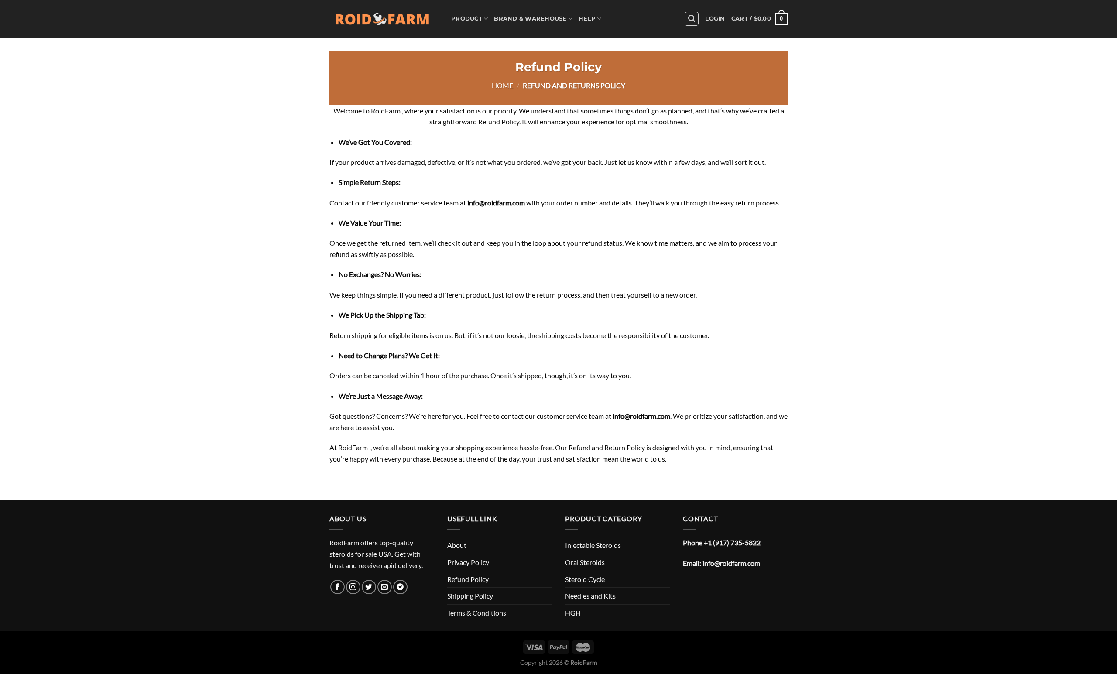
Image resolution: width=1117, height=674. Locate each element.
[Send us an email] (384, 587)
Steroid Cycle (585, 579)
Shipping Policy (470, 596)
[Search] (692, 19)
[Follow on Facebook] (337, 587)
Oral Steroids (585, 562)
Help (587, 18)
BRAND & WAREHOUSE (530, 18)
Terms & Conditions (476, 613)
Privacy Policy (468, 562)
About (456, 545)
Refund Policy (468, 579)
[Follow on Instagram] (353, 587)
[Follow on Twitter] (369, 587)
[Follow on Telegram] (400, 587)
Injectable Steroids (593, 545)
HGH (573, 613)
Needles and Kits (590, 596)
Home (502, 85)
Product (466, 18)
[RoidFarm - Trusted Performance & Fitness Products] (383, 19)
